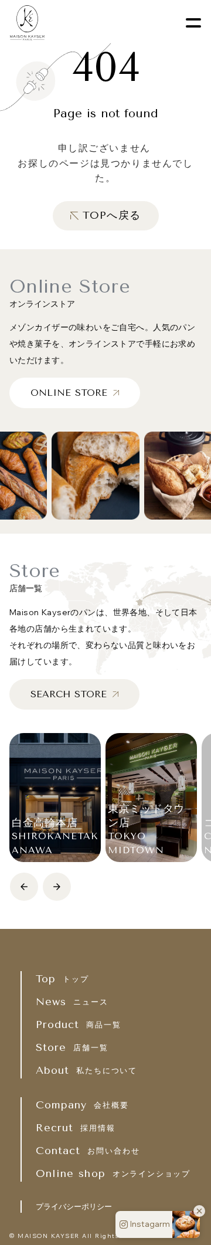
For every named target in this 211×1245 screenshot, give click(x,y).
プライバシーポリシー (74, 1206)
